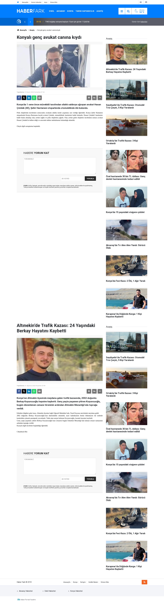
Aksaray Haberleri (26, 591)
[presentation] (25, 21)
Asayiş (100, 11)
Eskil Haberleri (50, 591)
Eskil (51, 11)
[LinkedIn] (29, 97)
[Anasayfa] (18, 2)
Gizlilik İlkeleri (93, 582)
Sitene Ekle (53, 2)
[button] (89, 97)
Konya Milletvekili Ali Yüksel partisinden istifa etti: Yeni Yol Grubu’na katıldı (74, 22)
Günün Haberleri (36, 2)
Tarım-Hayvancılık (85, 11)
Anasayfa (23, 30)
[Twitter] (24, 97)
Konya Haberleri (76, 591)
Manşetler (25, 2)
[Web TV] (140, 2)
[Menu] (122, 11)
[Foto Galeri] (146, 2)
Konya (70, 11)
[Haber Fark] (31, 11)
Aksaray (61, 11)
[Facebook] (19, 97)
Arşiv (45, 2)
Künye (75, 582)
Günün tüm (139, 22)
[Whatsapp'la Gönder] (34, 97)
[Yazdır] (39, 97)
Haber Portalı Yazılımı (28, 600)
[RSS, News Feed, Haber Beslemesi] (144, 582)
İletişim (83, 582)
